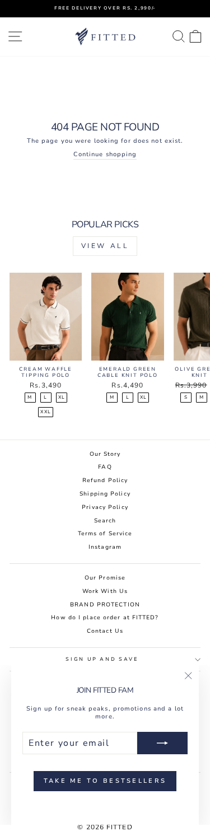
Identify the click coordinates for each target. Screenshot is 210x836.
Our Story (105, 454)
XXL (45, 412)
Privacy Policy (105, 507)
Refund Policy (105, 480)
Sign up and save (102, 659)
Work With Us (105, 591)
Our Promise (105, 578)
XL (61, 397)
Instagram (105, 547)
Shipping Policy (105, 494)
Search (105, 521)
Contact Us (105, 631)
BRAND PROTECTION (105, 605)
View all (105, 245)
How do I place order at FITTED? (104, 618)
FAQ (104, 467)
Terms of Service (105, 534)
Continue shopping (105, 154)
